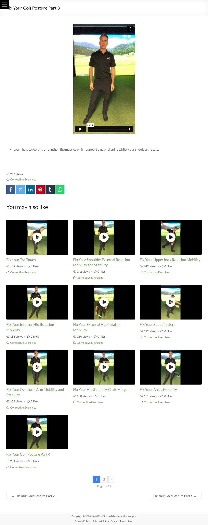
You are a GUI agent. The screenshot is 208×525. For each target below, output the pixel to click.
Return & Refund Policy (104, 521)
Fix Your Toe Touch (21, 260)
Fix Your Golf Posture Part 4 (28, 454)
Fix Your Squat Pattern (158, 324)
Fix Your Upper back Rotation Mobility (170, 260)
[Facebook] (10, 190)
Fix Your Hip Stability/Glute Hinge (100, 389)
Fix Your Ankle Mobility (158, 389)
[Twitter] (20, 190)
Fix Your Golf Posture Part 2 (33, 496)
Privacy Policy (82, 521)
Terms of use (126, 521)
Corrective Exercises (23, 179)
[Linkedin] (30, 190)
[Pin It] (40, 190)
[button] (4, 4)
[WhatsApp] (59, 190)
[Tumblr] (50, 190)
